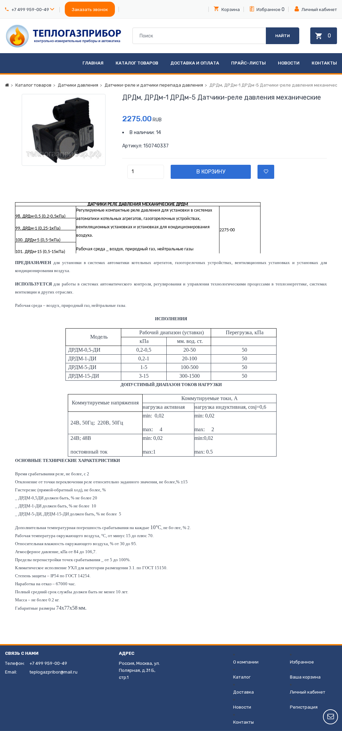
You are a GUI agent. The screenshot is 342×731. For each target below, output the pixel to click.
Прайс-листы (248, 63)
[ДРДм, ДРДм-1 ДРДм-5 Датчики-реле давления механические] (64, 130)
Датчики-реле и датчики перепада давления (154, 85)
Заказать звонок (90, 9)
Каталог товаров (137, 63)
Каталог (241, 677)
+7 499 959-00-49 (30, 9)
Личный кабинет (319, 9)
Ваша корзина (305, 677)
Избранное (268, 9)
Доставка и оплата (194, 63)
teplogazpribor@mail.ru (53, 672)
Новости (289, 63)
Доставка (243, 692)
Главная (93, 63)
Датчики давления (78, 85)
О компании (246, 661)
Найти (282, 35)
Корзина (230, 9)
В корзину (210, 171)
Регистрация (304, 707)
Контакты (324, 63)
